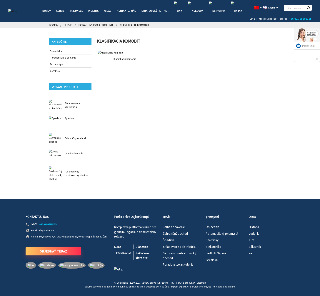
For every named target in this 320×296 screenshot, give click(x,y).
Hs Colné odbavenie (224, 286)
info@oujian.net (46, 230)
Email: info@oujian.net (264, 18)
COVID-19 (55, 70)
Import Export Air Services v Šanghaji (191, 286)
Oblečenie (212, 227)
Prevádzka (56, 51)
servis (60, 11)
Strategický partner (155, 11)
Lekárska (212, 260)
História (254, 227)
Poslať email (308, 46)
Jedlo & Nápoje (216, 253)
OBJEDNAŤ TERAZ (53, 251)
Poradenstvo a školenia (96, 25)
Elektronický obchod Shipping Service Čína (145, 286)
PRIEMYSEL (76, 11)
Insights (93, 11)
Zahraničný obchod (75, 138)
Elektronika (213, 247)
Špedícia (69, 118)
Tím (251, 240)
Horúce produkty (185, 282)
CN (260, 7)
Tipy (172, 282)
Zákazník (255, 247)
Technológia (56, 64)
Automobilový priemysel (222, 234)
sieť (251, 253)
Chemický (212, 240)
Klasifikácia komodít (134, 25)
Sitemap (201, 282)
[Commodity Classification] (124, 53)
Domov (46, 11)
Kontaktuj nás (126, 11)
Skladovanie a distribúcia (179, 247)
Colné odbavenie (74, 153)
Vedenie (254, 234)
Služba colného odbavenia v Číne (103, 286)
